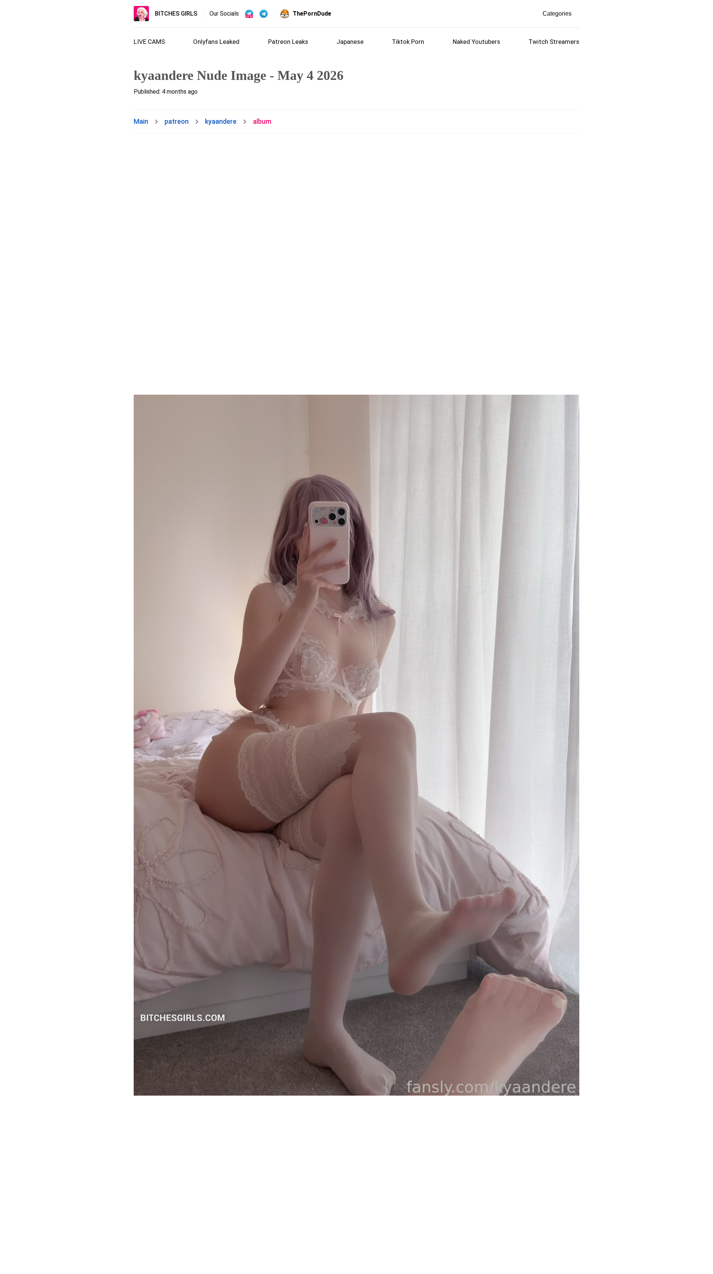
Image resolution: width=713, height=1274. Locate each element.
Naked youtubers (476, 41)
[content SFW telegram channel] (249, 14)
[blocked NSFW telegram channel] (264, 14)
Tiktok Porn (408, 41)
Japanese (350, 41)
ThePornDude (312, 13)
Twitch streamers (553, 41)
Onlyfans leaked (216, 41)
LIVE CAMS (149, 41)
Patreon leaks (288, 41)
